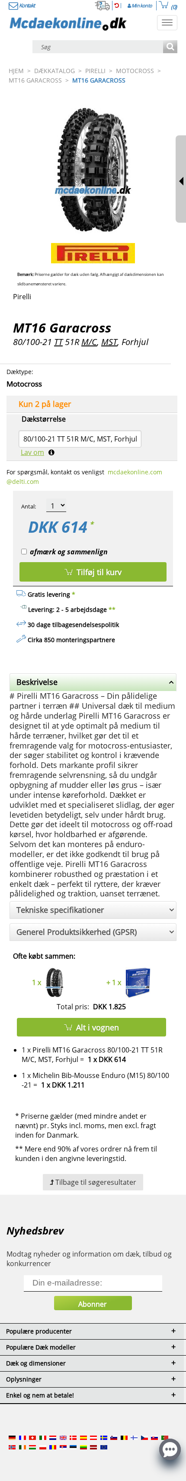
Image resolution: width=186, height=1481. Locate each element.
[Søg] (170, 47)
